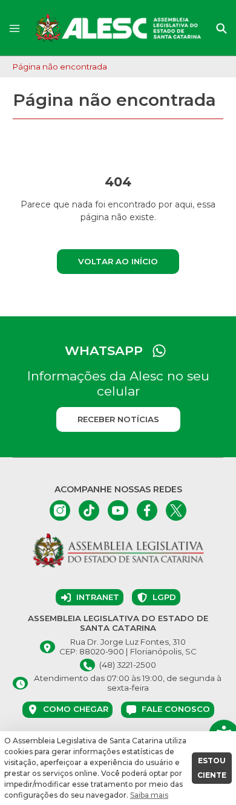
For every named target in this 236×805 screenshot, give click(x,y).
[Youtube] (118, 510)
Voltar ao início (118, 261)
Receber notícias (118, 419)
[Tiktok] (89, 510)
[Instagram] (60, 510)
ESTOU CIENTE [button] (211, 768)
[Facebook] (147, 510)
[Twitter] (176, 510)
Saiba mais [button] (149, 795)
